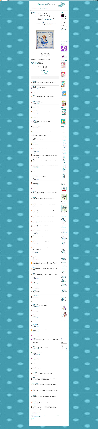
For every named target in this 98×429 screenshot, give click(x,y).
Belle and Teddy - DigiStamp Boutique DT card (65, 137)
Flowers (63, 250)
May (63, 177)
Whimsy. (63, 299)
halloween (63, 254)
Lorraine (34, 290)
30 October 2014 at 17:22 (36, 226)
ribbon (63, 280)
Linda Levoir (34, 261)
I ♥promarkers (33, 61)
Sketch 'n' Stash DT (64, 285)
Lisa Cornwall (34, 120)
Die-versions (63, 240)
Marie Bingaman (35, 324)
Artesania (34, 395)
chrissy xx (34, 203)
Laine (33, 95)
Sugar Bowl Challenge (48, 19)
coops (33, 389)
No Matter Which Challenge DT (64, 269)
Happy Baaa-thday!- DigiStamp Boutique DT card (64, 170)
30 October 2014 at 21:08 (36, 293)
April (63, 178)
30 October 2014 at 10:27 (36, 127)
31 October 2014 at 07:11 (36, 348)
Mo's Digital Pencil (64, 266)
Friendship (63, 251)
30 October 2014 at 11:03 (36, 140)
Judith (33, 159)
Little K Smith (34, 372)
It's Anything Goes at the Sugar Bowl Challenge (64, 140)
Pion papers (63, 276)
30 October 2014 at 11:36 (36, 157)
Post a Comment (34, 413)
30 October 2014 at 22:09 (36, 306)
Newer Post (32, 415)
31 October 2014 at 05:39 (36, 344)
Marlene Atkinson (35, 304)
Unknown (34, 267)
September (64, 173)
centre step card (64, 227)
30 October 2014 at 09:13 (36, 88)
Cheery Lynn (63, 229)
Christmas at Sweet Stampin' (35, 63)
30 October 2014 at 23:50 (36, 326)
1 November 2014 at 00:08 (36, 354)
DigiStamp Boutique (63, 244)
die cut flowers (64, 238)
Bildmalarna (63, 221)
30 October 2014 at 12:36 (36, 167)
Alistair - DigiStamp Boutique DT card (64, 150)
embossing (63, 248)
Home (31, 10)
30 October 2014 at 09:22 (36, 103)
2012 (62, 184)
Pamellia (34, 153)
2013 (62, 183)
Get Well (63, 252)
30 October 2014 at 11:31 (36, 144)
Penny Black (63, 274)
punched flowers (64, 277)
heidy (33, 367)
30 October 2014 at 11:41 (36, 161)
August (64, 174)
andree (33, 86)
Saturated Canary (64, 281)
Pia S (33, 224)
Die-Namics (63, 239)
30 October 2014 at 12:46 (36, 179)
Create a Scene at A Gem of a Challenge (65, 156)
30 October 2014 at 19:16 (36, 259)
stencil (63, 292)
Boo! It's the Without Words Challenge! (65, 165)
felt (62, 249)
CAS (62, 226)
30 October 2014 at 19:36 (36, 265)
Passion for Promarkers (63, 273)
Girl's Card (63, 253)
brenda (34, 197)
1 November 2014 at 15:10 (36, 359)
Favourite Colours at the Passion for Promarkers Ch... (65, 161)
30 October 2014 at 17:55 (36, 233)
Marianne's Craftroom (35, 101)
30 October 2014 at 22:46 (36, 311)
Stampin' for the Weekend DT (64, 290)
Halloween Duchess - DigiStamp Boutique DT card (64, 143)
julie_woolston (34, 81)
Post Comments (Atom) (37, 416)
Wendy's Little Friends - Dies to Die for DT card (65, 167)
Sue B (33, 273)
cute (62, 236)
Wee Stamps (63, 297)
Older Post (57, 415)
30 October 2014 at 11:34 (36, 151)
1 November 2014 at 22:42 (36, 375)
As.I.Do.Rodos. (35, 142)
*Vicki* (33, 191)
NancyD (34, 220)
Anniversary (63, 220)
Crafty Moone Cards (35, 295)
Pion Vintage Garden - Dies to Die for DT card (65, 153)
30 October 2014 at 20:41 (36, 278)
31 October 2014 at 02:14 (36, 331)
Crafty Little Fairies (64, 232)
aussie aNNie (34, 110)
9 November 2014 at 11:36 (36, 403)
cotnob (34, 240)
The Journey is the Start (36, 112)
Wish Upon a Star (49, 27)
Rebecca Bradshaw (35, 383)
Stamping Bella (64, 291)
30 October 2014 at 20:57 (36, 283)
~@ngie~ (34, 209)
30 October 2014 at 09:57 (36, 113)
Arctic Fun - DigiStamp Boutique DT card (64, 158)
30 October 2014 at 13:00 (36, 184)
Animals (63, 219)
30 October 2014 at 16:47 (36, 222)
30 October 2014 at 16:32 (36, 212)
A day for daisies (64, 216)
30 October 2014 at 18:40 (36, 252)
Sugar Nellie (49, 24)
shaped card (63, 284)
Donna (33, 401)
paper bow (63, 270)
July (63, 175)
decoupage (63, 237)
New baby (63, 268)
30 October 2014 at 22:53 (36, 317)
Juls (33, 346)
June (63, 176)
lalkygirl (34, 377)
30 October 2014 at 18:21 (36, 243)
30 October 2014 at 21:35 (36, 297)
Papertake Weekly (64, 271)
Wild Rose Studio (64, 300)
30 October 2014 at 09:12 (36, 84)
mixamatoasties (35, 405)
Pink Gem (63, 275)
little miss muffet (64, 262)
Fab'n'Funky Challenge (34, 62)
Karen (33, 338)
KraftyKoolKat (34, 175)
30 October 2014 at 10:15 (36, 122)
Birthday (63, 222)
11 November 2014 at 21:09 (36, 412)
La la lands (63, 258)
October (64, 135)
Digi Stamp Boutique (63, 242)
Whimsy (63, 298)
